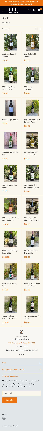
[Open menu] (3, 10)
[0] (38, 10)
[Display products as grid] (36, 29)
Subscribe (9, 400)
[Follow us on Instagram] (4, 418)
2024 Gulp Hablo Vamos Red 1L (8, 88)
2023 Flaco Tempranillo (28, 88)
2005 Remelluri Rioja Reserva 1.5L (10, 252)
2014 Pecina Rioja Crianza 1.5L (30, 252)
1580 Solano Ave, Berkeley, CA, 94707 (21, 343)
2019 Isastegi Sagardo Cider (10, 154)
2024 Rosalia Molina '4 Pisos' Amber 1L (10, 219)
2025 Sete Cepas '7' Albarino (9, 55)
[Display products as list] (40, 29)
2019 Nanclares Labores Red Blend (9, 317)
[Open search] (29, 10)
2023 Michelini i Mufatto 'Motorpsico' (31, 219)
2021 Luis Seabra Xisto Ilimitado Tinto (32, 121)
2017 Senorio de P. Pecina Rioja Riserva (31, 186)
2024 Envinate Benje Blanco (9, 186)
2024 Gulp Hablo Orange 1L (30, 55)
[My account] (34, 10)
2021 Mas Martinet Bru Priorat (32, 317)
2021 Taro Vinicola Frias (9, 285)
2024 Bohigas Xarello (10, 120)
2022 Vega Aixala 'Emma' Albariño (30, 154)
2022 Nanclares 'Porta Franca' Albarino (32, 285)
